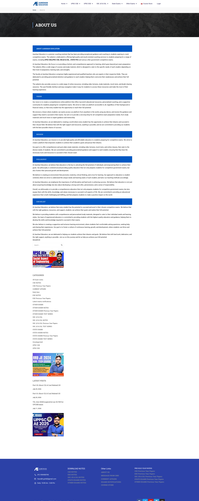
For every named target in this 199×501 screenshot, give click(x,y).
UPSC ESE (87, 4)
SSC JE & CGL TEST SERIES (42, 326)
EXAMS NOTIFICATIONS (111, 482)
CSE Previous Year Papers (42, 286)
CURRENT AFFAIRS (39, 289)
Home (63, 4)
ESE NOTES (37, 295)
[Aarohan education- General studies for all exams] (41, 469)
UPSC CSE (74, 4)
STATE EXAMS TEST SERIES (42, 339)
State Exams (116, 4)
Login (159, 4)
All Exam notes (38, 280)
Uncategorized (38, 342)
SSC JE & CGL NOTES (40, 320)
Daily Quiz (36, 292)
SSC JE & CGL (101, 4)
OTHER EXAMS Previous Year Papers (45, 311)
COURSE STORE (107, 485)
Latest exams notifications (42, 301)
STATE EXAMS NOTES (40, 333)
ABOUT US (105, 472)
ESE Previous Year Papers (42, 298)
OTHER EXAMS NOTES (41, 308)
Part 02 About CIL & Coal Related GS (46, 385)
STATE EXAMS (38, 330)
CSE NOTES (37, 283)
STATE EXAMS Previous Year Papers (45, 336)
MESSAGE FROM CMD (110, 475)
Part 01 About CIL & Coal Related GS (46, 393)
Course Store (147, 4)
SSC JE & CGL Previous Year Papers (45, 323)
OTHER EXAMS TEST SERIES (43, 314)
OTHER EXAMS (38, 305)
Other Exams (130, 4)
